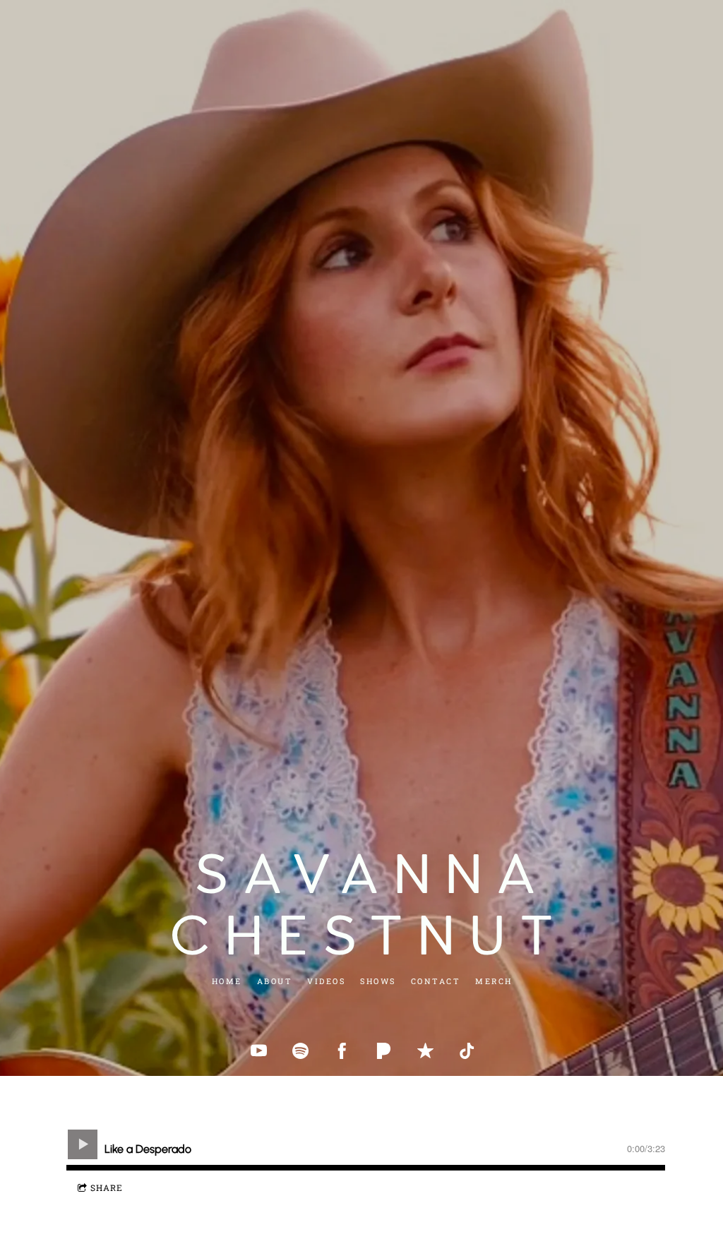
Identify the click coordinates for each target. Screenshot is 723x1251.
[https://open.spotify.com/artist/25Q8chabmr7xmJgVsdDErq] (300, 1051)
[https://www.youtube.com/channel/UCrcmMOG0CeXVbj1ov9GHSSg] (259, 1051)
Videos (326, 981)
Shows (378, 981)
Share (106, 1187)
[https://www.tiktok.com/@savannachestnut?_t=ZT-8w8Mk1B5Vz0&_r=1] (467, 1051)
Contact (435, 981)
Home (226, 981)
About (274, 981)
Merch (494, 981)
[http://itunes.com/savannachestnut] (425, 1051)
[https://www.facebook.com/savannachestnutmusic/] (342, 1051)
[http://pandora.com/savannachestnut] (384, 1051)
